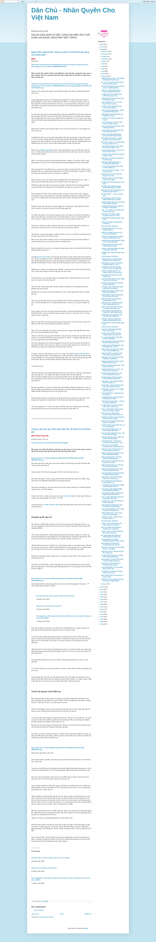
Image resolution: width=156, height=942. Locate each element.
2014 (101, 609)
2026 (101, 44)
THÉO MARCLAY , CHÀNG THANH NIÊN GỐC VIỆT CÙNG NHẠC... (111, 259)
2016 (101, 604)
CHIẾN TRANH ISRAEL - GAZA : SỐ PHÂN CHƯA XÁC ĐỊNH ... (112, 369)
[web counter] (104, 31)
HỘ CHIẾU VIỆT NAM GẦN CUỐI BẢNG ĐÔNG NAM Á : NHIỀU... (111, 186)
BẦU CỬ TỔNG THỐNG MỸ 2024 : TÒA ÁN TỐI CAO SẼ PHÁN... (113, 433)
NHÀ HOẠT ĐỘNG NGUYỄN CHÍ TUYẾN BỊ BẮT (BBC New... (111, 162)
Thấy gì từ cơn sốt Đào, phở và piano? (44, 868)
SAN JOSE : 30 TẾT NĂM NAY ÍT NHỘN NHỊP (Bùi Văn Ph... (111, 564)
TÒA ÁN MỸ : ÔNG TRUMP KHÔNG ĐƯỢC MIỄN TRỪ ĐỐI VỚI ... (111, 489)
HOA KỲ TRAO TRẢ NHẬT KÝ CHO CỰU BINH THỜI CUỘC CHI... (111, 307)
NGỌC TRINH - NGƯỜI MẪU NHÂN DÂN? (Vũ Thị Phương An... (111, 477)
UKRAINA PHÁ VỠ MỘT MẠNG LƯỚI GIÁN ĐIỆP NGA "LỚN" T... (112, 346)
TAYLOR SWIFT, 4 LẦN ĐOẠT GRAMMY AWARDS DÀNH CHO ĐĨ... (113, 540)
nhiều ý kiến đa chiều (52, 504)
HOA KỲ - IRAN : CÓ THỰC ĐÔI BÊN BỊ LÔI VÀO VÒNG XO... (112, 532)
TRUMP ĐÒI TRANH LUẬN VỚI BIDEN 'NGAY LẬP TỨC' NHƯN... (112, 417)
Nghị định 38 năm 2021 (42, 257)
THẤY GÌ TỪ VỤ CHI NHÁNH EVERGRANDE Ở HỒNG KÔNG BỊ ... (113, 445)
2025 (101, 47)
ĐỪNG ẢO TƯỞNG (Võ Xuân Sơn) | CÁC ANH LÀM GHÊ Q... (111, 233)
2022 (101, 589)
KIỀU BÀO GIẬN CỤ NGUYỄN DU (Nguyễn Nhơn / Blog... (111, 299)
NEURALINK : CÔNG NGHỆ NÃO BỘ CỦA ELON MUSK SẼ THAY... (112, 385)
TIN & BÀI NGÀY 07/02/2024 (109, 256)
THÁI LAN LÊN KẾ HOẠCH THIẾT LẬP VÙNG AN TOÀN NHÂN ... (112, 437)
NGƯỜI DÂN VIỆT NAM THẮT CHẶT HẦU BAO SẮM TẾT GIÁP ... (112, 469)
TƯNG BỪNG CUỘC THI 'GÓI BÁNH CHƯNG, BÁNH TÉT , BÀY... (112, 263)
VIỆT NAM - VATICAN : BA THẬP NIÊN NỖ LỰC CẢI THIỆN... (112, 548)
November (105, 54)
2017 (101, 602)
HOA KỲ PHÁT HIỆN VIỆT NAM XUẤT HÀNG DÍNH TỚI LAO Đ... (112, 497)
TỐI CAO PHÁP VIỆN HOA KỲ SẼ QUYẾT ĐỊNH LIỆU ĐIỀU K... (111, 429)
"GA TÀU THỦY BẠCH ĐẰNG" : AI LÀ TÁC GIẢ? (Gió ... (112, 171)
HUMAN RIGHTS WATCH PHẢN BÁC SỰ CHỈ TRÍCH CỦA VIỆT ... (112, 295)
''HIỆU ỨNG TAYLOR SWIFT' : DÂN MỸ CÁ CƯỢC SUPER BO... (112, 402)
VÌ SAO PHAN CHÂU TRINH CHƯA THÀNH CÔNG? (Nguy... (111, 245)
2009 (101, 621)
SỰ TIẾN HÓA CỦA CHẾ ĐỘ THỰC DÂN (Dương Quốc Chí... (111, 95)
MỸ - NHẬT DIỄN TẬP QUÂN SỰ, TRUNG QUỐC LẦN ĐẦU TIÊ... (111, 536)
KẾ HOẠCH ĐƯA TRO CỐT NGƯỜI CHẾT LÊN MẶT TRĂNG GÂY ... (111, 378)
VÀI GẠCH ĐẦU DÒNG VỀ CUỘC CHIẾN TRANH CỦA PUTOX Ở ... (111, 334)
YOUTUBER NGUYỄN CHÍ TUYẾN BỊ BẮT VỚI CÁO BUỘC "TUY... (112, 147)
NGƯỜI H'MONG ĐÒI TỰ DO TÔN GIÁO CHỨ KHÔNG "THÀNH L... (113, 202)
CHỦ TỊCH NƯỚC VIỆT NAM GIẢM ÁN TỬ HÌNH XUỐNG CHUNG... (112, 473)
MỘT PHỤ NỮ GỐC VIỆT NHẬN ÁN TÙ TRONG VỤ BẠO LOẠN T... (112, 190)
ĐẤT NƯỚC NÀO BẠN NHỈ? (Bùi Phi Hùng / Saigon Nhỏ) (112, 283)
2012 (101, 614)
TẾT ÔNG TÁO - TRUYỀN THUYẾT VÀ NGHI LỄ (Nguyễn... (112, 501)
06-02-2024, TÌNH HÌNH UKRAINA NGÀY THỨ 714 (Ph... (111, 330)
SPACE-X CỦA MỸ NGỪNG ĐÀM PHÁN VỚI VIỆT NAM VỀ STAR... (111, 135)
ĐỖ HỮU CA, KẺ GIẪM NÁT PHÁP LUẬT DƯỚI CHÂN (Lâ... (111, 107)
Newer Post (35, 914)
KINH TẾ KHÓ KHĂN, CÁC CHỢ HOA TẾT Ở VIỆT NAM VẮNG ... (112, 465)
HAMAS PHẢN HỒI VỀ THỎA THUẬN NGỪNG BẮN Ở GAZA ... (112, 362)
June (103, 66)
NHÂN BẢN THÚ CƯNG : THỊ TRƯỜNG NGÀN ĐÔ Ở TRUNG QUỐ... (113, 79)
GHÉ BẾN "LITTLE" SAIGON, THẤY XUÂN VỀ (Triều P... (111, 517)
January (104, 584)
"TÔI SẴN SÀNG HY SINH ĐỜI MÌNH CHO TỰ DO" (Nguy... (112, 178)
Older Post (88, 914)
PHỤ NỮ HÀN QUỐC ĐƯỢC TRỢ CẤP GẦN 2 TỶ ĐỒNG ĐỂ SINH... (112, 87)
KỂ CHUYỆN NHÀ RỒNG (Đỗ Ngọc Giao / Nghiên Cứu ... (111, 481)
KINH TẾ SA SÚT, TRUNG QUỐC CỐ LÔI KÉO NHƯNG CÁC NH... (112, 449)
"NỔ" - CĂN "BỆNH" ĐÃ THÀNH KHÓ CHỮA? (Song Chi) (112, 210)
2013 (101, 612)
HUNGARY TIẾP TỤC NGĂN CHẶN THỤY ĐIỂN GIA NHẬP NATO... (111, 354)
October (104, 56)
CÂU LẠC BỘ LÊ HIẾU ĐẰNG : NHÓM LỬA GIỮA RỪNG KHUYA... (112, 111)
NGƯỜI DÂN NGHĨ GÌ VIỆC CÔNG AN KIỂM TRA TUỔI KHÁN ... (112, 206)
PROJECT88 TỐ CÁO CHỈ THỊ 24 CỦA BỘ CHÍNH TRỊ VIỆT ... (112, 99)
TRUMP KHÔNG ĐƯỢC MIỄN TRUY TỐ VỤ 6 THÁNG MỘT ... (113, 425)
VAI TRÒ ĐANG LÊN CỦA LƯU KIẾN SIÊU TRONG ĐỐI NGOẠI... (112, 556)
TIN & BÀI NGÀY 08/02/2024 (109, 226)
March (104, 74)
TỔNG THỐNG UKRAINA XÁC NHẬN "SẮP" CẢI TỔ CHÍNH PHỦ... (112, 350)
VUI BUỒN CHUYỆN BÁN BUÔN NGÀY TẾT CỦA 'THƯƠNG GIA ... (112, 267)
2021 (101, 592)
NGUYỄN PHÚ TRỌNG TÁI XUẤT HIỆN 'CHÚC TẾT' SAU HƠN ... (112, 279)
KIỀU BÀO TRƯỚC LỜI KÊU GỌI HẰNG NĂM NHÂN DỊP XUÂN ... (111, 319)
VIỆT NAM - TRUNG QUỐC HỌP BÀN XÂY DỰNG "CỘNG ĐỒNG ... (112, 580)
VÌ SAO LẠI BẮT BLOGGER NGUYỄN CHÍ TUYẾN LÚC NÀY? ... (112, 131)
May (103, 69)
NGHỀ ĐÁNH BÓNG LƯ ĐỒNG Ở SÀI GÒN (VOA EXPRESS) (112, 291)
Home (62, 914)
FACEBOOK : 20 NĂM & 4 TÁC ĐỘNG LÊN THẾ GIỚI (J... (112, 389)
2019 (101, 597)
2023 (101, 587)
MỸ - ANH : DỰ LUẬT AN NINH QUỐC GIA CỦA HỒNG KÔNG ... (112, 83)
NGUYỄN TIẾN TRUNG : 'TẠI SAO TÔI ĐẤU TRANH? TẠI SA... (112, 151)
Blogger (85, 928)
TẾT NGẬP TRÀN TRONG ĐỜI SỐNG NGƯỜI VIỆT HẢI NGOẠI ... (112, 287)
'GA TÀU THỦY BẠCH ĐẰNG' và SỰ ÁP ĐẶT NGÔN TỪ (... (112, 166)
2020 (101, 594)
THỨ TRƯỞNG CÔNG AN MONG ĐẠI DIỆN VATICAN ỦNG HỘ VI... (112, 493)
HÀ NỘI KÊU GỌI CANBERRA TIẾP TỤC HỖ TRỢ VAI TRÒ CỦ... (111, 315)
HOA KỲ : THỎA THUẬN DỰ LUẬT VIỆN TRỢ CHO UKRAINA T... (111, 524)
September (105, 59)
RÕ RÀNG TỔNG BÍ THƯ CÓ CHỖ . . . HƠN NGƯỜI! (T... (112, 229)
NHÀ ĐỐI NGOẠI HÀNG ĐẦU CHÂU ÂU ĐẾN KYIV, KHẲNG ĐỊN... (112, 505)
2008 (101, 624)
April (103, 71)
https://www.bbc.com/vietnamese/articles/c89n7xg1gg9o (49, 443)
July (103, 64)
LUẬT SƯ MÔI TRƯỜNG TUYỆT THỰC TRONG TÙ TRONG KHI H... (112, 509)
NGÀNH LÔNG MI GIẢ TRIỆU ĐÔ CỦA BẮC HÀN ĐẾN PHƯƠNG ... (112, 453)
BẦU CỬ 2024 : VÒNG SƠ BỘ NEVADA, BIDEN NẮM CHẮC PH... (112, 413)
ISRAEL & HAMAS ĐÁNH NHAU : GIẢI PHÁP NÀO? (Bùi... (112, 366)
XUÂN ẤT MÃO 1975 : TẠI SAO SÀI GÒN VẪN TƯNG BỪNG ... (111, 513)
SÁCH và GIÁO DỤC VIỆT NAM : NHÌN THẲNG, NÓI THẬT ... (112, 127)
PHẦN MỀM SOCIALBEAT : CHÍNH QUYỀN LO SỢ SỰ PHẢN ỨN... (111, 138)
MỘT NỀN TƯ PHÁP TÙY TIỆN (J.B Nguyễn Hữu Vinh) (111, 174)
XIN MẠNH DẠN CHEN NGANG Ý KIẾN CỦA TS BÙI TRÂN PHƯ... (113, 241)
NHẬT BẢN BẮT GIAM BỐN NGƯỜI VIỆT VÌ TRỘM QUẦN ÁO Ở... (112, 303)
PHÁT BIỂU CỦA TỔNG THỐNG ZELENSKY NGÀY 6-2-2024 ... (111, 214)
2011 (101, 616)
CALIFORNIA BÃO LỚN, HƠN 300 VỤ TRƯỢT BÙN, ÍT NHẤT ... (112, 397)
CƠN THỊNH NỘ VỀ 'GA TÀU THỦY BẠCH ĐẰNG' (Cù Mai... (111, 103)
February (104, 76)
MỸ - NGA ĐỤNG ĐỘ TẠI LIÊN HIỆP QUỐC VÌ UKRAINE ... (111, 338)
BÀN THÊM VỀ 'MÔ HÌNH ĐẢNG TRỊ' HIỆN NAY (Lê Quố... (112, 115)
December (105, 51)
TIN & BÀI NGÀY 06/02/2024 (109, 327)
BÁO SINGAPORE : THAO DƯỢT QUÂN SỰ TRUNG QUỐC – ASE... (112, 441)
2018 (101, 599)
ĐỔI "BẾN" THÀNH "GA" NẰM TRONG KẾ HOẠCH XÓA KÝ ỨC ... (112, 143)
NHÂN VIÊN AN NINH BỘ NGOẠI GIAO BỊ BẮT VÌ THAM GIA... (112, 421)
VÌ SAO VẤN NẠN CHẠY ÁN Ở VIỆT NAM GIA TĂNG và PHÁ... (112, 123)
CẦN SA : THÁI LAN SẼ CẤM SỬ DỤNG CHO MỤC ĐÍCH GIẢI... (111, 91)
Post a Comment (39, 910)
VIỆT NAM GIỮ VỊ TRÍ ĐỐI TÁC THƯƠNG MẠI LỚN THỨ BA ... (111, 544)
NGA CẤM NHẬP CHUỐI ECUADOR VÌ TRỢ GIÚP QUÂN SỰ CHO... (112, 342)
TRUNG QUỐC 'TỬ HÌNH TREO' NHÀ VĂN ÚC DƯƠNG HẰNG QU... (112, 560)
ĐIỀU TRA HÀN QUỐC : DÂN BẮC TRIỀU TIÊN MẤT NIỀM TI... (111, 457)
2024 (101, 49)
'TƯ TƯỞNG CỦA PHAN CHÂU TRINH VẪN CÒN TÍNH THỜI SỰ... (112, 485)
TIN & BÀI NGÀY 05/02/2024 (109, 521)
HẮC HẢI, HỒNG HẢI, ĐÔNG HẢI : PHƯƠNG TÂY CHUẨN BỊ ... (111, 528)
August (104, 61)
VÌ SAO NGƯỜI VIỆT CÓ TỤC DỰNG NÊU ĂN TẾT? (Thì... (112, 568)
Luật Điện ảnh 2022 (45, 150)
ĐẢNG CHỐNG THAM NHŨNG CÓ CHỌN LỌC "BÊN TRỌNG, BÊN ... (112, 311)
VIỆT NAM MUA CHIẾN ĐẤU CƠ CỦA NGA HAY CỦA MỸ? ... (112, 461)
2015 (101, 607)
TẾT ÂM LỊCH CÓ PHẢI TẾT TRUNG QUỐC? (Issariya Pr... (111, 572)
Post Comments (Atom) (46, 917)
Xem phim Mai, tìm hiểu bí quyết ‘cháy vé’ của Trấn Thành (50, 858)
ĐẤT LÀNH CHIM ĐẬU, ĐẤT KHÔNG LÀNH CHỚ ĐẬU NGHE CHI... (112, 237)
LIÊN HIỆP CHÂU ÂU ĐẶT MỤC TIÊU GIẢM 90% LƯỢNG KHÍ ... (112, 358)
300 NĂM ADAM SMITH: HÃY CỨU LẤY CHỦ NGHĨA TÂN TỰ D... (111, 374)
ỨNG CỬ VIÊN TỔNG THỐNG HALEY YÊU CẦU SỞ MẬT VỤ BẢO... (112, 409)
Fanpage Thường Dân (80, 353)
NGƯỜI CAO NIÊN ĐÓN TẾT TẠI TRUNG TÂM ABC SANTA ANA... (112, 271)
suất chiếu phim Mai (67, 496)
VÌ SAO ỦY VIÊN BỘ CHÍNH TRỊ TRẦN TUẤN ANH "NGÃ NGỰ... (112, 249)
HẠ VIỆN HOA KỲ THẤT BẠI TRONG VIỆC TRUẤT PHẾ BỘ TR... (112, 405)
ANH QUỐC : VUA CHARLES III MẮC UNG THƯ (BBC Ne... (112, 382)
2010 (101, 619)
